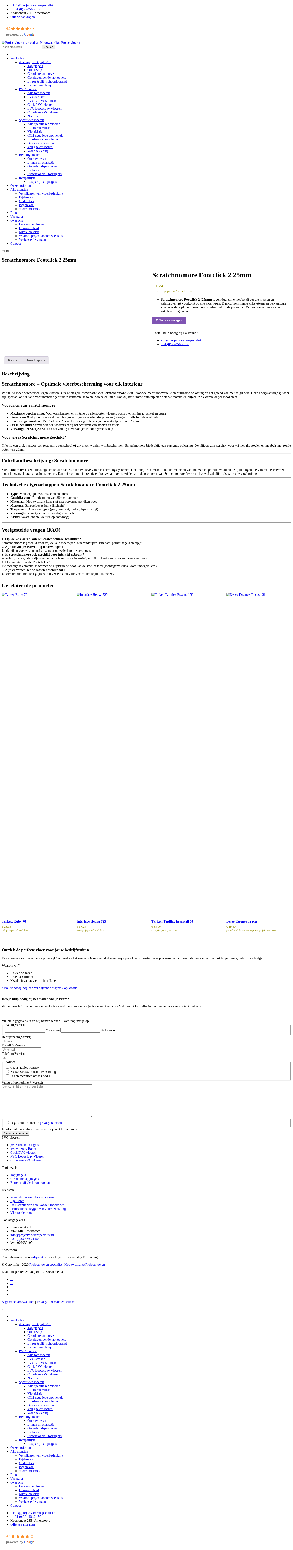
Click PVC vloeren (23, 1152)
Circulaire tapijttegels (24, 1179)
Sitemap (71, 1302)
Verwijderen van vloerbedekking (32, 1197)
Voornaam (53, 1030)
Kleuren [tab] (14, 360)
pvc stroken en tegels (24, 1145)
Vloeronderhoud (21, 1212)
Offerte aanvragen (22, 17)
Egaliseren (17, 1201)
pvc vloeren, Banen (23, 1148)
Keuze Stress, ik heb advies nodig (33, 1072)
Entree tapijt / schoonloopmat (30, 1182)
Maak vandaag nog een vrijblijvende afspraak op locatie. (40, 988)
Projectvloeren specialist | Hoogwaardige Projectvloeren (67, 1264)
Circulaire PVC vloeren (26, 1160)
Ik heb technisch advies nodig (30, 1076)
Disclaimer (56, 1302)
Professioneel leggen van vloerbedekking (38, 1209)
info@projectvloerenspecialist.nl (34, 5)
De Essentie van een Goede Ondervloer (37, 1205)
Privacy (42, 1302)
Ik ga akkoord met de (36, 1123)
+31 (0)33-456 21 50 (27, 9)
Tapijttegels (18, 1175)
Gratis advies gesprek (24, 1067)
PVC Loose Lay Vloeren (27, 1156)
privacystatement (51, 1123)
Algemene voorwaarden (18, 1302)
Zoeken (48, 46)
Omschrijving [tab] (35, 360)
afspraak (38, 1257)
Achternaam (109, 1030)
